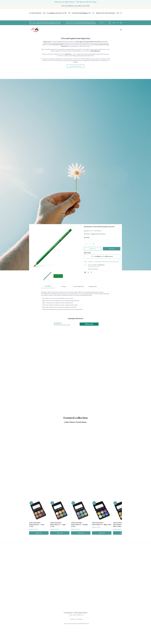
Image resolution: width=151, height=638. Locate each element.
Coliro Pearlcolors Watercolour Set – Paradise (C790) (79, 524)
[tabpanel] (75, 300)
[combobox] (103, 23)
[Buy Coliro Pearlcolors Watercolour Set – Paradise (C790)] (80, 510)
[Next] (73, 247)
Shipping (93, 234)
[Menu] (121, 29)
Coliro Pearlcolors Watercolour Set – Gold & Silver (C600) (121, 524)
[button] (85, 272)
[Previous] (32, 247)
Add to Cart (93, 248)
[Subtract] (86, 244)
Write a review (89, 324)
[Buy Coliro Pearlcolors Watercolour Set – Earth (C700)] (39, 510)
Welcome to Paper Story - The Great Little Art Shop (75, 2)
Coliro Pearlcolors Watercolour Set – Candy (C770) (58, 524)
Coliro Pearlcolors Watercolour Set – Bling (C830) (101, 524)
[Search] (109, 23)
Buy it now (111, 248)
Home (85, 261)
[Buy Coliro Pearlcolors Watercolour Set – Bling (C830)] (101, 510)
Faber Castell (87, 252)
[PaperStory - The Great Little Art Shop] (35, 29)
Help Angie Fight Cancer (75, 66)
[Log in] (121, 22)
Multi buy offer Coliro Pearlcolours (93, 13)
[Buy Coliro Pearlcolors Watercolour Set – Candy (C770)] (60, 510)
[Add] (93, 244)
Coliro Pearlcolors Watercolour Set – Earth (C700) (36, 524)
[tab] (48, 286)
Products (90, 261)
